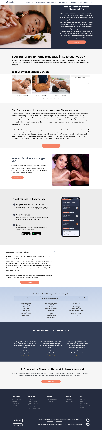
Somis (51, 307)
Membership (15, 401)
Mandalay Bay (76, 308)
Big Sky (51, 314)
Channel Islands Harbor (76, 310)
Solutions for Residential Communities (34, 404)
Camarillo (25, 315)
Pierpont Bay (76, 312)
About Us (82, 399)
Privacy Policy (50, 421)
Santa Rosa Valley (51, 308)
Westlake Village (25, 305)
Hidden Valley (50, 317)
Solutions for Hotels (32, 401)
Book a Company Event (34, 408)
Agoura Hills (25, 308)
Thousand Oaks (25, 303)
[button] (88, 83)
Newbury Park (25, 312)
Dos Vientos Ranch (26, 314)
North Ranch (26, 310)
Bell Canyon (76, 303)
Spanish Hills (51, 305)
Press (81, 401)
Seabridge (76, 307)
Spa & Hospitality (51, 2)
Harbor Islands (76, 305)
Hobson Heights (76, 314)
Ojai (76, 315)
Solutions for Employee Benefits (35, 406)
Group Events (15, 403)
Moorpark (51, 310)
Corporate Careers (85, 405)
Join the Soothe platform (53, 399)
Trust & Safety (69, 401)
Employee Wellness (63, 2)
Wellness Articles (82, 2)
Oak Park (25, 307)
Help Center (69, 399)
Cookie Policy (59, 421)
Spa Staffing (31, 399)
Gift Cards (14, 405)
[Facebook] (88, 420)
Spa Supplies (50, 401)
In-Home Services (16, 399)
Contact (82, 407)
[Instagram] (88, 424)
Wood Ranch (51, 312)
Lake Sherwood (51, 315)
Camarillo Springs (51, 303)
